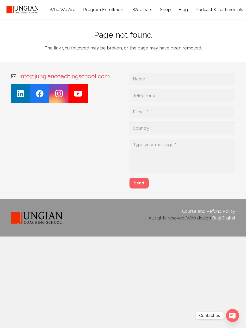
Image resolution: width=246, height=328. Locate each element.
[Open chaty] (232, 315)
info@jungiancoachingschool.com (64, 76)
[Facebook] (39, 93)
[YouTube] (78, 93)
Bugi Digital (223, 217)
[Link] (22, 10)
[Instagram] (58, 93)
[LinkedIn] (20, 93)
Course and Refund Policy (208, 211)
